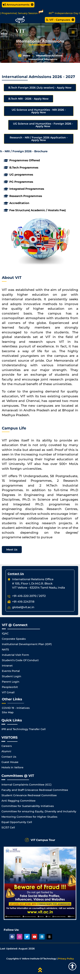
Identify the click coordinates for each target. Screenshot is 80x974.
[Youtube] (34, 936)
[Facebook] (12, 936)
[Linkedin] (42, 936)
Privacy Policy (66, 958)
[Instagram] (19, 936)
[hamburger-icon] (73, 32)
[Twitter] (27, 936)
